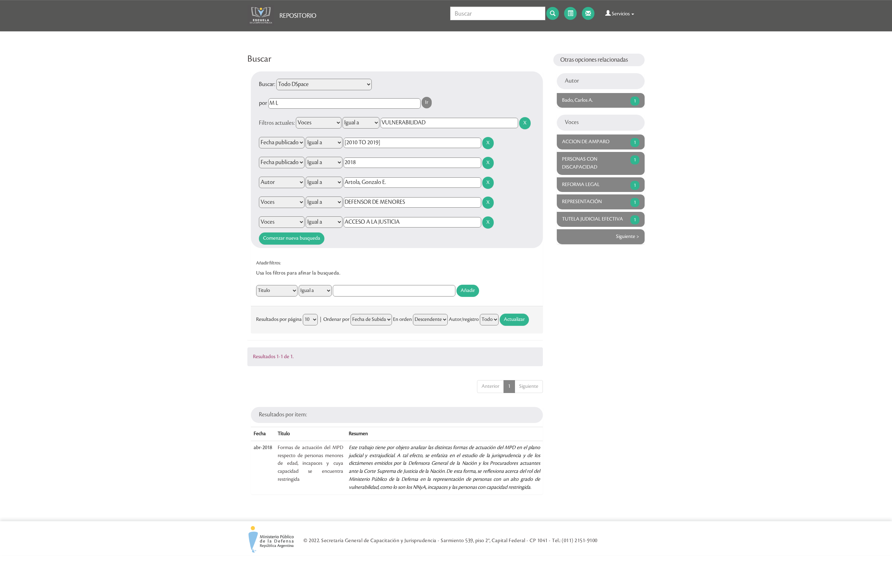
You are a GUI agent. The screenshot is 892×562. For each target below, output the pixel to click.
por (263, 103)
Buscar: (267, 84)
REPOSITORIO (297, 15)
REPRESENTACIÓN (582, 202)
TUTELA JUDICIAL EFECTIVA (592, 219)
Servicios (621, 14)
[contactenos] (588, 13)
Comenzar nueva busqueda (291, 238)
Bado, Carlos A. (577, 100)
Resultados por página (279, 319)
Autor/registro (464, 319)
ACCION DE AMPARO (585, 142)
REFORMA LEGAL (581, 184)
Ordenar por (336, 319)
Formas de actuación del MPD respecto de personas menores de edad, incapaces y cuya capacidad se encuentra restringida (310, 463)
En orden (402, 319)
